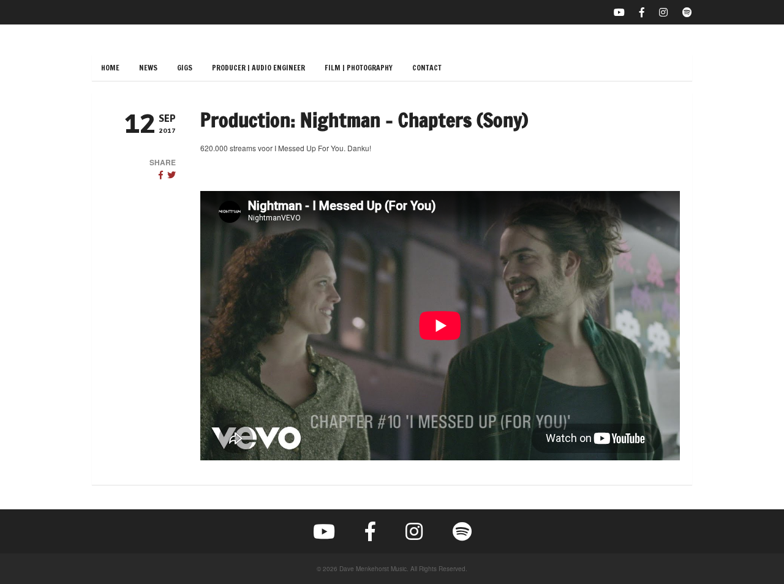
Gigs (184, 67)
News (148, 67)
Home (110, 67)
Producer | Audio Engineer (258, 67)
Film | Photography (359, 67)
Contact (427, 67)
